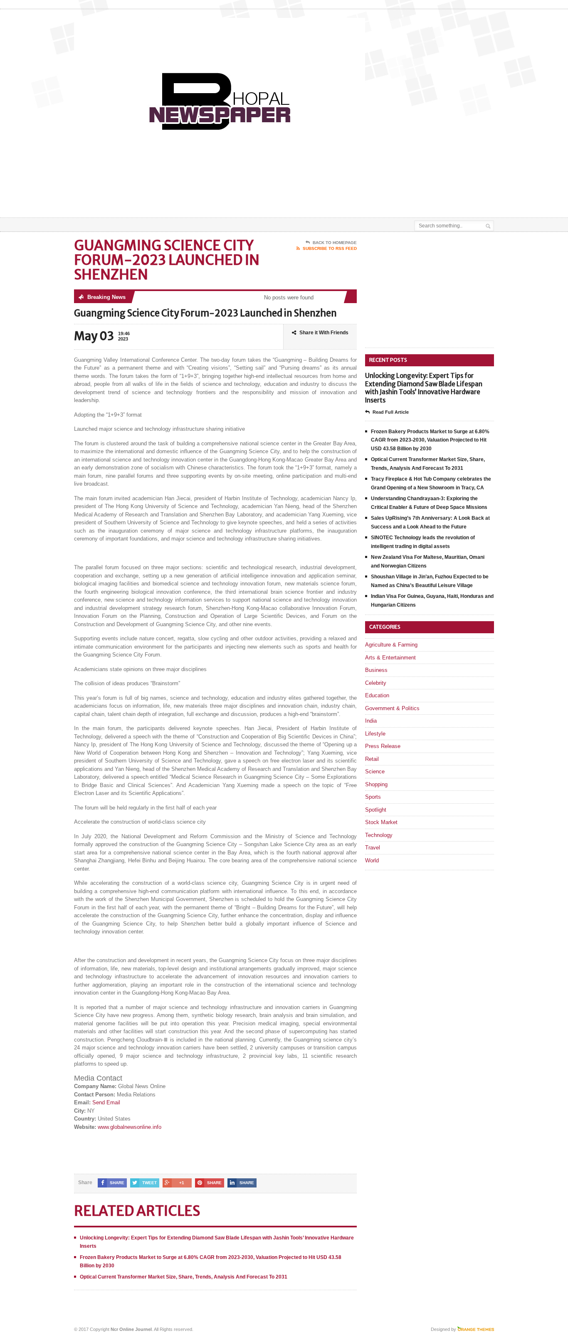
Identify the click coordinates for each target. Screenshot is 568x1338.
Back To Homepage (335, 242)
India (371, 721)
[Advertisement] (396, 196)
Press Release (382, 746)
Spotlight (375, 810)
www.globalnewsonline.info (129, 1127)
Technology (379, 835)
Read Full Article (391, 412)
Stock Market (381, 822)
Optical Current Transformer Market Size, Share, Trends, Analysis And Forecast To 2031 (183, 1277)
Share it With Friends (323, 333)
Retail (372, 759)
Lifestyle (375, 734)
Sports (373, 797)
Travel (372, 847)
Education (377, 695)
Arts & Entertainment (390, 657)
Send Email (106, 1102)
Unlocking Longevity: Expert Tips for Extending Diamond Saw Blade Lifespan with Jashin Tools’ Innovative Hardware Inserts (423, 388)
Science (375, 771)
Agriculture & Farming (391, 645)
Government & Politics (392, 708)
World (372, 860)
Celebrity (375, 683)
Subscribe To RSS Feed (330, 248)
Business (376, 670)
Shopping (376, 784)
